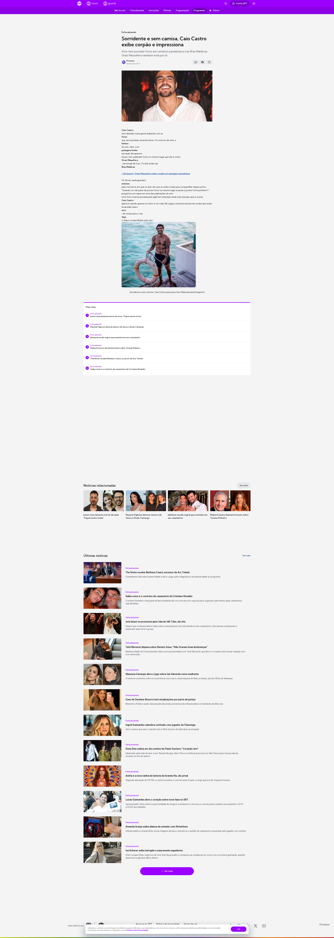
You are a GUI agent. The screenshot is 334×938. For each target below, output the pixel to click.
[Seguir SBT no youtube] (264, 926)
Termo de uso (190, 924)
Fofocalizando (129, 32)
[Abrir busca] (225, 3)
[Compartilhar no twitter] (209, 62)
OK (238, 929)
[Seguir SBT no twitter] (256, 926)
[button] (104, 508)
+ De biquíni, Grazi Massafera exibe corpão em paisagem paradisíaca (156, 173)
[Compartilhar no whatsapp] (196, 62)
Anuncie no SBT (144, 924)
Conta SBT (241, 3)
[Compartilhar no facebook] (202, 62)
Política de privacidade (167, 924)
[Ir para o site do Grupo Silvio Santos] (81, 926)
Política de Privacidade (137, 930)
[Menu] (254, 3)
